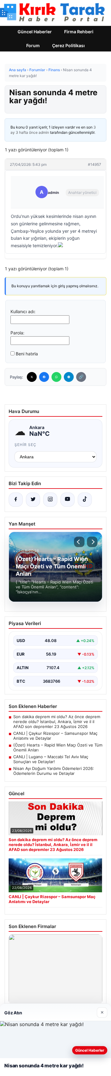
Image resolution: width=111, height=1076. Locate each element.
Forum (33, 45)
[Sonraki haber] (92, 542)
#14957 (94, 164)
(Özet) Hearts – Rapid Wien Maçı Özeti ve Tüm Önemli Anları (57, 747)
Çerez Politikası (68, 45)
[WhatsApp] (56, 377)
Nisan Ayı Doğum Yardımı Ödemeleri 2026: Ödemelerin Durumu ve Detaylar (53, 771)
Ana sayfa (17, 70)
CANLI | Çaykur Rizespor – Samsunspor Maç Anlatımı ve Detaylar (55, 736)
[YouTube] (67, 500)
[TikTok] (85, 500)
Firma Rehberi (78, 31)
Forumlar (37, 70)
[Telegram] (69, 377)
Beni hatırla (27, 353)
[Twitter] (32, 377)
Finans (54, 70)
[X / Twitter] (33, 500)
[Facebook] (44, 377)
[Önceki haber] (79, 542)
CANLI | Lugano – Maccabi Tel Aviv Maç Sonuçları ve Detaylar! (50, 759)
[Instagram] (50, 500)
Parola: (17, 332)
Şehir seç (25, 444)
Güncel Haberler (35, 31)
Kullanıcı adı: (22, 311)
